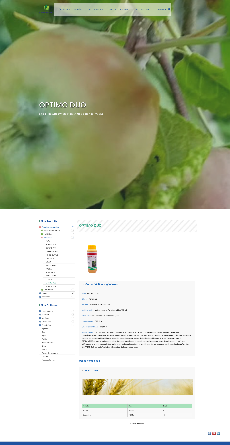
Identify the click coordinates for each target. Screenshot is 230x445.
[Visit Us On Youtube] (214, 439)
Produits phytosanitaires (61, 113)
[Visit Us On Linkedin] (218, 439)
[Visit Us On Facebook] (209, 439)
